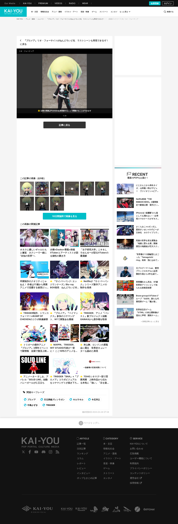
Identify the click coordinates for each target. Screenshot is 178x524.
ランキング (82, 453)
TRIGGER (50, 405)
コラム (80, 458)
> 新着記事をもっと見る (150, 321)
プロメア (31, 399)
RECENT (139, 174)
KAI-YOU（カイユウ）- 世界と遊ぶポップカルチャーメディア (13, 12)
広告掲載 (134, 453)
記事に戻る (64, 125)
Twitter (23, 452)
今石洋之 (95, 399)
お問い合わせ (136, 448)
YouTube (36, 452)
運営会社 (134, 478)
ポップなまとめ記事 (87, 478)
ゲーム (106, 468)
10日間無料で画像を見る (64, 216)
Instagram (50, 452)
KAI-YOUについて (139, 443)
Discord (43, 452)
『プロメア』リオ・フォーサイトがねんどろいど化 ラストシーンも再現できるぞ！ (75, 19)
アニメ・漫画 (30, 19)
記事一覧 (81, 443)
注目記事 (81, 448)
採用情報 (134, 482)
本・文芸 (107, 443)
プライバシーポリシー (141, 468)
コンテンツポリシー (140, 473)
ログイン (168, 3)
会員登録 (155, 3)
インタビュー (83, 473)
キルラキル (78, 399)
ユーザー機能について (141, 458)
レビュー (81, 468)
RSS (57, 452)
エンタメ (107, 478)
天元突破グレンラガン (54, 399)
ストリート (108, 473)
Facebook (30, 452)
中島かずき (32, 405)
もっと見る (124, 12)
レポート (81, 463)
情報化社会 (108, 448)
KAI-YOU (20, 19)
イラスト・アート (112, 458)
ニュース (41, 19)
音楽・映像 (108, 463)
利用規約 (134, 463)
